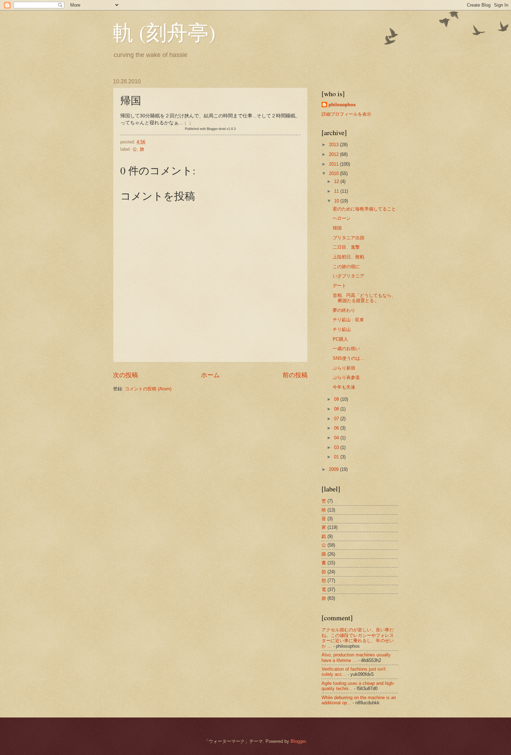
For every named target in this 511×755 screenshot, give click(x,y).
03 (337, 447)
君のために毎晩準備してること (364, 208)
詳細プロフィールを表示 (346, 114)
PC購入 (340, 339)
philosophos (342, 104)
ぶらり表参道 (346, 377)
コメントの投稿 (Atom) (148, 388)
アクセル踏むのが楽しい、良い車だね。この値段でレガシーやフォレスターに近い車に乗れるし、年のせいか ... (358, 637)
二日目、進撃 (346, 247)
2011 (334, 164)
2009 (334, 469)
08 (337, 409)
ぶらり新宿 (344, 368)
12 (337, 181)
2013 (334, 144)
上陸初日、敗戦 (348, 256)
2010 (334, 173)
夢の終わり (344, 310)
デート (339, 285)
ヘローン (342, 218)
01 (337, 456)
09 (337, 399)
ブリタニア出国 (348, 237)
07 (337, 418)
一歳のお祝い (346, 348)
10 (337, 201)
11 (337, 191)
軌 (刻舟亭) (164, 32)
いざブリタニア (348, 276)
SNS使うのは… (349, 358)
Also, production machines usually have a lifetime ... (356, 657)
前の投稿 (295, 375)
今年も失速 (344, 387)
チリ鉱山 (342, 329)
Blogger (298, 741)
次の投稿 (125, 375)
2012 (334, 154)
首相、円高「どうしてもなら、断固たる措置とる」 (364, 298)
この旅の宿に (346, 266)
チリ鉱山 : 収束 (348, 319)
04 (337, 437)
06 (337, 428)
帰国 (337, 228)
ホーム (210, 375)
